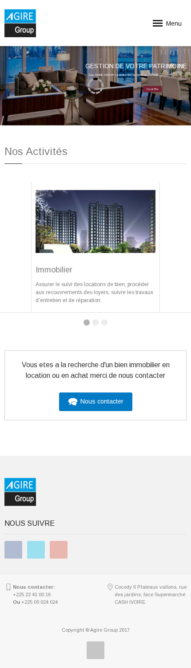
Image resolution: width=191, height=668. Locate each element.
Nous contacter (101, 401)
